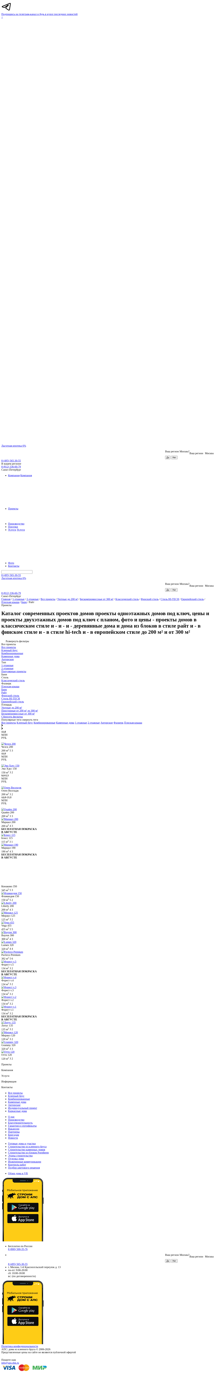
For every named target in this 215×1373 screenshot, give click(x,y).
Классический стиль (127, 599)
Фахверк (118, 722)
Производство (16, 523)
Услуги (12, 529)
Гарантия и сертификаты (22, 1125)
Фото (11, 563)
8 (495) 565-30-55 (11, 460)
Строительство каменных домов (26, 1149)
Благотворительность (20, 1122)
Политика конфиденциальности (19, 1346)
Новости (13, 1137)
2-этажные (33, 599)
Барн (24, 602)
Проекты (13, 508)
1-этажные (18, 599)
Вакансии (13, 1128)
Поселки (13, 526)
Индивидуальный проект (22, 1108)
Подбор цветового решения (24, 1167)
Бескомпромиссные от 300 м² (96, 599)
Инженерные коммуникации (24, 1161)
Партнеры (14, 1131)
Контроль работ (17, 1164)
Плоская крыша (10, 602)
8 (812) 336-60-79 (11, 466)
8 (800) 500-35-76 (18, 1249)
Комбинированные (44, 722)
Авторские (106, 722)
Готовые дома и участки (22, 1143)
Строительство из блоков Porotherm (28, 1152)
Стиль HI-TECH (170, 599)
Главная (5, 599)
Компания (14, 475)
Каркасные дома (17, 1111)
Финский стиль (150, 599)
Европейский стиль (192, 599)
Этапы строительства (20, 1155)
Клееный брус (25, 722)
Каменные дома (65, 722)
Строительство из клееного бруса (27, 1146)
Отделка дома (16, 1158)
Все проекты (48, 599)
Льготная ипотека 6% (13, 445)
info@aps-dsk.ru (10, 1362)
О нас (11, 1116)
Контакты (13, 566)
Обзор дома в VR (18, 1173)
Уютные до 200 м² (67, 599)
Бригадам (13, 1134)
